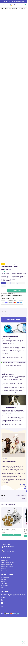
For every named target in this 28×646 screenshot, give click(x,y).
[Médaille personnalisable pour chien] (11, 517)
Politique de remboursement (7, 566)
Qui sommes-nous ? (5, 577)
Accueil (2, 8)
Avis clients (3, 579)
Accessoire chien (8, 8)
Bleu (3, 283)
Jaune (8, 283)
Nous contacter (4, 585)
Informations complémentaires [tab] (8, 314)
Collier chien (14, 8)
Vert (23, 283)
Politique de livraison (5, 570)
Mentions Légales (4, 560)
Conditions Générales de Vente (7, 562)
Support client (4, 583)
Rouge (18, 283)
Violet (3, 286)
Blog (2, 587)
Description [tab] (3, 311)
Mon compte (3, 581)
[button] (5, 290)
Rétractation (3, 568)
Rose (13, 283)
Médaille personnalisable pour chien (9, 530)
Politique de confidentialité (6, 564)
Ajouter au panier (16, 290)
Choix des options (11, 534)
